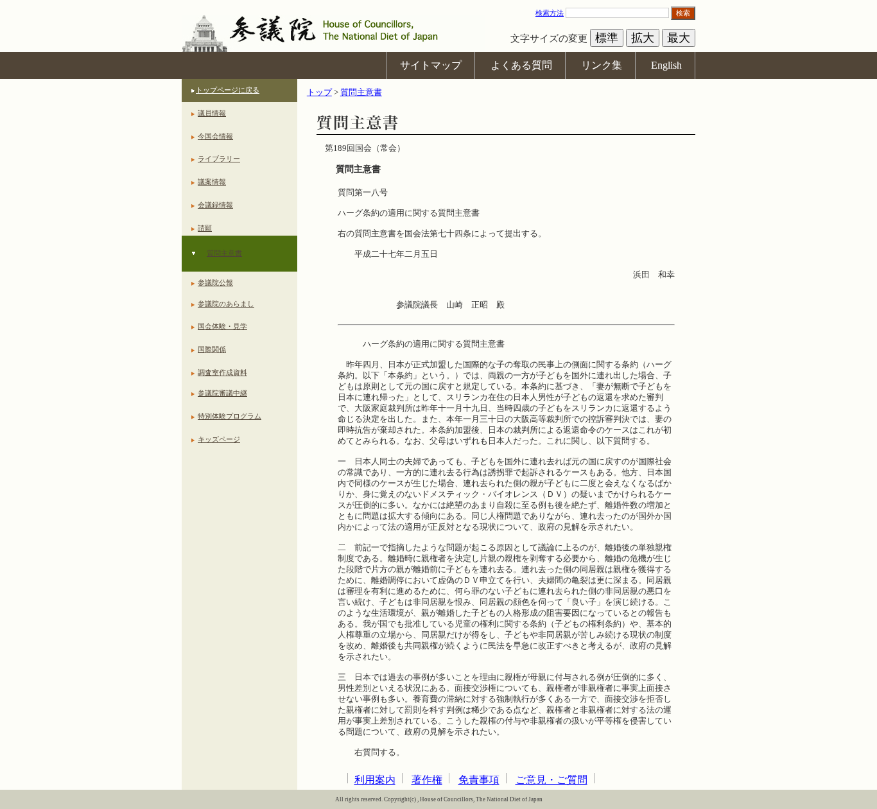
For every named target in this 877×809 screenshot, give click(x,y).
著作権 (427, 779)
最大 (678, 37)
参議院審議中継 (222, 393)
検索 (683, 13)
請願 (205, 228)
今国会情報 (215, 136)
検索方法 (549, 13)
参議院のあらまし (226, 304)
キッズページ (219, 439)
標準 (606, 37)
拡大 (642, 37)
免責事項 (478, 779)
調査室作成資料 (222, 372)
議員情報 (212, 113)
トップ (319, 92)
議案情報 (212, 182)
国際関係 (212, 349)
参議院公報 (215, 282)
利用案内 (374, 779)
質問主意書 (224, 253)
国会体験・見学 (222, 326)
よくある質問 (521, 65)
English (666, 65)
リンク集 (601, 65)
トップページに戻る (227, 90)
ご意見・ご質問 (551, 779)
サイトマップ (431, 65)
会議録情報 (215, 205)
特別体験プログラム (229, 416)
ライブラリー (219, 158)
